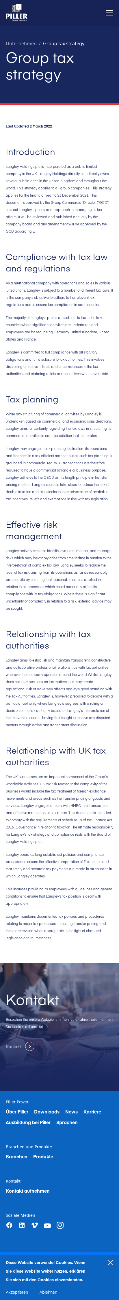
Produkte (43, 1156)
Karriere (92, 1111)
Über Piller (17, 1111)
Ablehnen (48, 1292)
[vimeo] (34, 1225)
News (71, 1111)
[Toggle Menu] (109, 12)
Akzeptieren (17, 1292)
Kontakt (13, 1181)
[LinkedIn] (21, 1225)
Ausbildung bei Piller (28, 1122)
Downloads (47, 1111)
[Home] (16, 12)
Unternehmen (21, 43)
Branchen (16, 1156)
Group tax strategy (63, 43)
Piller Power (17, 1102)
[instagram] (60, 1225)
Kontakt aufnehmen (28, 1190)
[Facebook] (9, 1225)
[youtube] (47, 1225)
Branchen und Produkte (29, 1147)
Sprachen (67, 1122)
